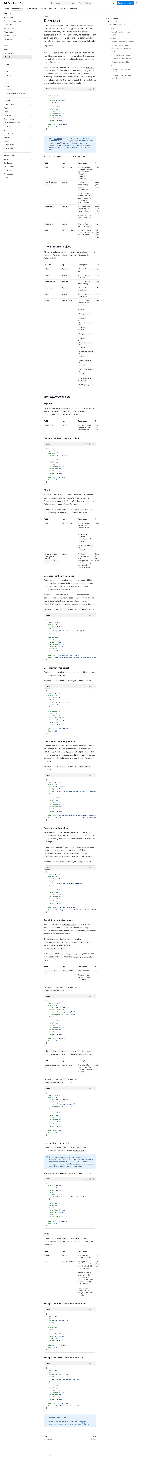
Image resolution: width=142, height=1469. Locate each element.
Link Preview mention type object (121, 50)
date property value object (76, 672)
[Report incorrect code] (86, 89)
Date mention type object (120, 45)
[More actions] (58, 46)
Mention (113, 38)
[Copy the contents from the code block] (89, 89)
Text (111, 66)
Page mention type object (120, 55)
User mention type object (120, 62)
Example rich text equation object (121, 33)
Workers (43, 8)
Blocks (80, 56)
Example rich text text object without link (122, 70)
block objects (79, 53)
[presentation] (70, 640)
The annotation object (116, 21)
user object (79, 1150)
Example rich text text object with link (122, 76)
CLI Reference (31, 8)
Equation (113, 28)
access (71, 595)
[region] (70, 200)
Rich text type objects (116, 25)
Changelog (63, 8)
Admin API (52, 8)
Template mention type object (122, 58)
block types (58, 138)
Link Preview (70, 745)
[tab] (55, 89)
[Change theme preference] (136, 3)
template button (68, 924)
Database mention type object (122, 42)
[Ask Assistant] (93, 89)
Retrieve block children (61, 70)
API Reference (17, 8)
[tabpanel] (70, 111)
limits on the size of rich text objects (76, 1424)
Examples (74, 8)
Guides (7, 8)
